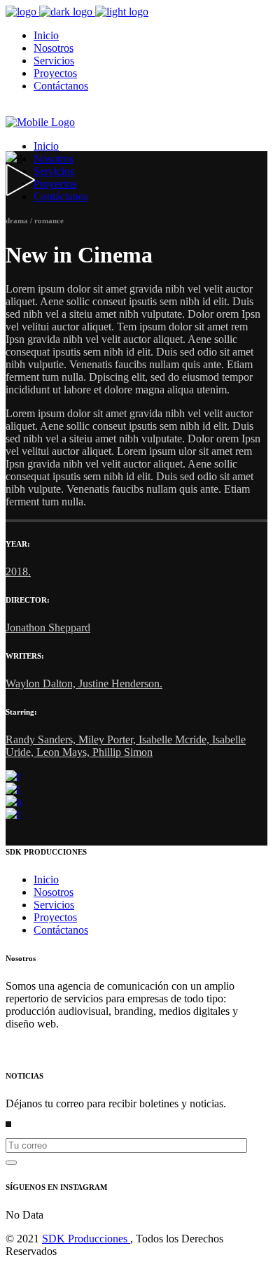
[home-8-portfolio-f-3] (14, 801)
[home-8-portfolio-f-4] (13, 814)
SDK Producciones (86, 1239)
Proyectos (55, 917)
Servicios (54, 905)
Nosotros (54, 892)
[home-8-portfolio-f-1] (13, 776)
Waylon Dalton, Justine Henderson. (84, 683)
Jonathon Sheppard (48, 627)
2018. (18, 571)
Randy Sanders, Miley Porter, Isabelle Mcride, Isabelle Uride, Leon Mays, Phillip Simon (126, 746)
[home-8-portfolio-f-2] (13, 788)
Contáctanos (61, 930)
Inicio (46, 879)
